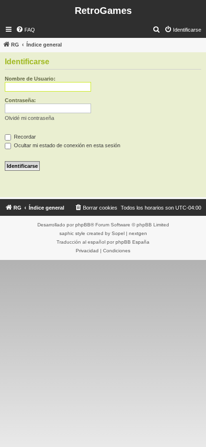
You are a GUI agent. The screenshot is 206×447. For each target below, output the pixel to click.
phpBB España (132, 242)
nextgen (138, 233)
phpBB (83, 224)
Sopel (118, 233)
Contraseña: (20, 100)
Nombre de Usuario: (30, 79)
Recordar (24, 137)
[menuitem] (25, 29)
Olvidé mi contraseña (29, 118)
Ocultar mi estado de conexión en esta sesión (66, 145)
